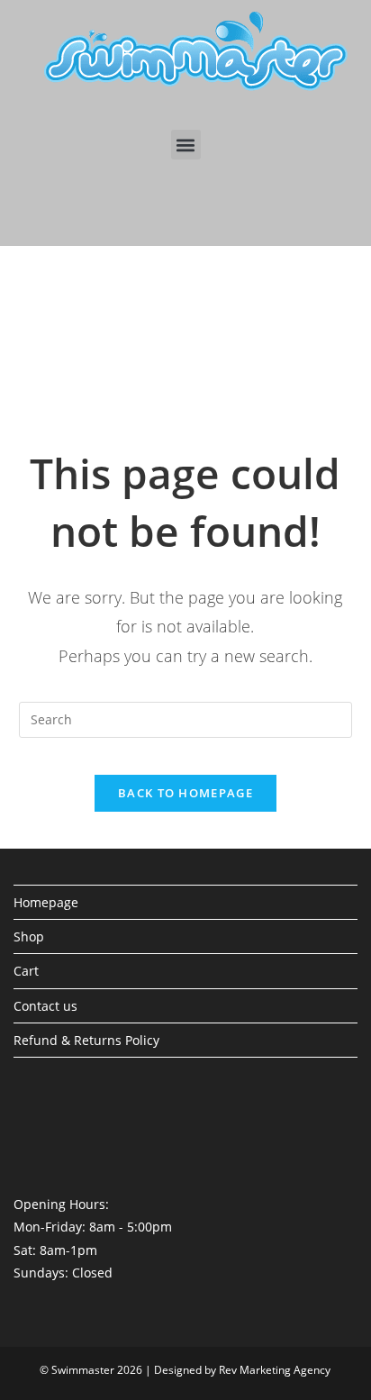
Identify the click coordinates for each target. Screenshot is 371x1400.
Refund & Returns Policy (86, 1040)
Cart (26, 970)
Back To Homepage (185, 793)
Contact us (45, 1005)
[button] (186, 144)
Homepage (46, 902)
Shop (29, 936)
